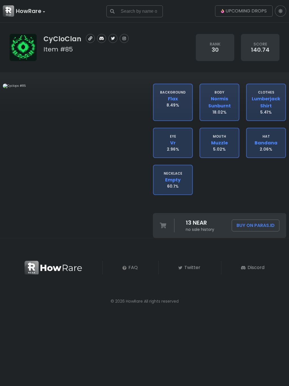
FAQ (132, 267)
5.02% (219, 143)
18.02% (219, 102)
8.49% (173, 99)
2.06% (266, 143)
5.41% (266, 102)
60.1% (173, 180)
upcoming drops (246, 11)
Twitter (191, 267)
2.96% (173, 143)
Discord (255, 267)
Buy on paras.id (256, 225)
